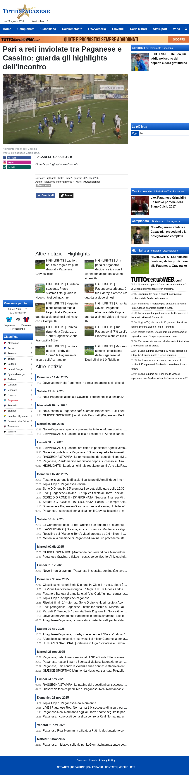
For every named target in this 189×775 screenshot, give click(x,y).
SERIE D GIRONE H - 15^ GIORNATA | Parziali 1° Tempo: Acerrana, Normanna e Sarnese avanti (106, 501)
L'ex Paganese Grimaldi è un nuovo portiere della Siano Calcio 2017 (168, 202)
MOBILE (123, 767)
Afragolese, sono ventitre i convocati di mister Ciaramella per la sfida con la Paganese (99, 638)
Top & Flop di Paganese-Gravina (64, 484)
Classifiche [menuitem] (48, 29)
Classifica (11, 336)
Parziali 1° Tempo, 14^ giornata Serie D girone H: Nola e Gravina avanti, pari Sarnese (98, 611)
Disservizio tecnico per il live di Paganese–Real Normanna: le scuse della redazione (98, 689)
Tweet (68, 195)
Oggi (134, 133)
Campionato (140, 221)
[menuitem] (186, 29)
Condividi (47, 195)
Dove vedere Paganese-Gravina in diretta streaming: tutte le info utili (87, 506)
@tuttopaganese (91, 181)
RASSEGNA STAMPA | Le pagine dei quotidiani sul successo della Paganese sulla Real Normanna (108, 684)
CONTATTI (111, 767)
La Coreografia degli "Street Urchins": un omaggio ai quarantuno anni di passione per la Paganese (107, 524)
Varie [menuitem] (176, 29)
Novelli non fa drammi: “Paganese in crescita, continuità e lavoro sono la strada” (95, 570)
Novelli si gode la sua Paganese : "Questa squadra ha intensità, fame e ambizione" (97, 452)
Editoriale (138, 47)
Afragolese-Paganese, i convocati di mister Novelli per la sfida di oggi (88, 620)
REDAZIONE (78, 767)
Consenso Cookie (87, 760)
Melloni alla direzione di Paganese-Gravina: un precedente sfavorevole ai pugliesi (96, 538)
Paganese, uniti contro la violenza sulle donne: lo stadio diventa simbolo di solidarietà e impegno (106, 666)
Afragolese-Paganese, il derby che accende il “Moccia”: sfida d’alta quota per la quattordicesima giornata (111, 634)
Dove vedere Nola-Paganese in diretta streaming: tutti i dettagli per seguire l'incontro (98, 382)
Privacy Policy (107, 760)
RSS (132, 767)
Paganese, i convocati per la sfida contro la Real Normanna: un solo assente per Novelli (100, 716)
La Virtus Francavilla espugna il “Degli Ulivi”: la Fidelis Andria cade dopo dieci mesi (97, 589)
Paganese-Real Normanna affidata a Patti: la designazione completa (88, 730)
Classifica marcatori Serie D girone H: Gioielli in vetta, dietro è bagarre (88, 584)
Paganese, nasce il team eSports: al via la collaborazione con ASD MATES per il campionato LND (107, 661)
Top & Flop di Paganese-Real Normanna (69, 703)
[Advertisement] (160, 162)
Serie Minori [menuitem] (138, 29)
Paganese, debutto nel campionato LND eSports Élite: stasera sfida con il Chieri (95, 657)
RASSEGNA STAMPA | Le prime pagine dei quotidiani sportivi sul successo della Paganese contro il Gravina (114, 456)
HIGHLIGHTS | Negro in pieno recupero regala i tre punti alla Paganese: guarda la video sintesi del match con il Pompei (56, 312)
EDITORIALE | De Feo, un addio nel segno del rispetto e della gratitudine (169, 59)
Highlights (51, 178)
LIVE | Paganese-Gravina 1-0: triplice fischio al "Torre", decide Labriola (89, 493)
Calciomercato (142, 191)
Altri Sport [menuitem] (160, 29)
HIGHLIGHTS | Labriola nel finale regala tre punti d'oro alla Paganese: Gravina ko (96, 465)
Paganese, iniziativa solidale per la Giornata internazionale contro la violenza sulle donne (101, 744)
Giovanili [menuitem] (118, 29)
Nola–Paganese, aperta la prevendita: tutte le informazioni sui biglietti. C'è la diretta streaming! (104, 429)
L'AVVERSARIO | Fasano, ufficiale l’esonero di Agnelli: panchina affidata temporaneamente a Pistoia (109, 433)
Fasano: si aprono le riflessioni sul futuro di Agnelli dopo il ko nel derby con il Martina (98, 479)
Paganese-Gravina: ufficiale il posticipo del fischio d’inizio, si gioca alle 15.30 (93, 556)
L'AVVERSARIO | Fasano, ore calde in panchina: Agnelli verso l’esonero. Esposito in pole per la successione (114, 447)
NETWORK (63, 767)
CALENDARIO (95, 767)
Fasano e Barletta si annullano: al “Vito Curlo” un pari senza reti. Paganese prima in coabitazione (106, 593)
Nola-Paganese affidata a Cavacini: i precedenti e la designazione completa (92, 396)
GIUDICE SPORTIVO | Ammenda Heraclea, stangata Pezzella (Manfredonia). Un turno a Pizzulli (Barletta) (112, 670)
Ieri (141, 133)
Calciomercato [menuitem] (72, 29)
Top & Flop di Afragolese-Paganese (66, 598)
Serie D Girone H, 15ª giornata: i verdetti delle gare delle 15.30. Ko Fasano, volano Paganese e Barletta (110, 488)
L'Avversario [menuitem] (97, 29)
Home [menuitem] (7, 29)
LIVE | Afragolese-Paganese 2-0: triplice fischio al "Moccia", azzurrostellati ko (93, 607)
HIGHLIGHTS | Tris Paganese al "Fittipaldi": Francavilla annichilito (111, 332)
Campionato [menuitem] (26, 29)
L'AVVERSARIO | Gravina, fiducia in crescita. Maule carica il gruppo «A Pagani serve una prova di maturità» (113, 529)
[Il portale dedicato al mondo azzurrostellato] (26, 11)
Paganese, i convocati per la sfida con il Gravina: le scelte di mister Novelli (91, 510)
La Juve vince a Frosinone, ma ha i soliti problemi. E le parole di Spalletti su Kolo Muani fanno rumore (159, 364)
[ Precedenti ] (18, 328)
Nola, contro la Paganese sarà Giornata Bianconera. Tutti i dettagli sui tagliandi (94, 410)
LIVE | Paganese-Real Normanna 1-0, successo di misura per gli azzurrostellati (94, 707)
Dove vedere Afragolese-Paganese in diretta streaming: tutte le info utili (89, 615)
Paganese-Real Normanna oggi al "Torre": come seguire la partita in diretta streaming (98, 712)
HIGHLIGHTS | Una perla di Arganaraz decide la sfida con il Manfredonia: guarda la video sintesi (104, 269)
